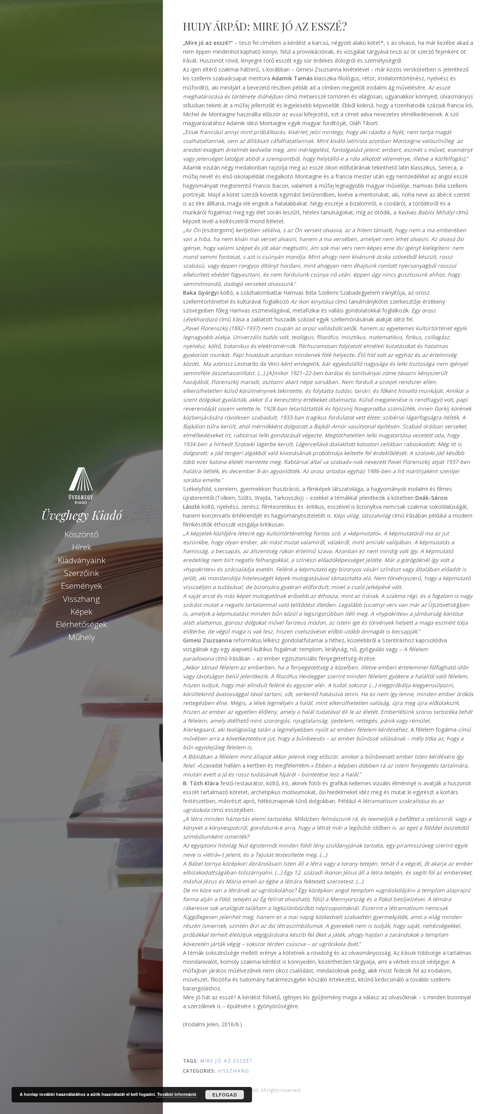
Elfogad (224, 1094)
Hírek (81, 547)
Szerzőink (81, 572)
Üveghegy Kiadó (81, 515)
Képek (81, 611)
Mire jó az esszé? (226, 1061)
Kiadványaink (81, 560)
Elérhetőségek (81, 624)
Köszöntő (81, 534)
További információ (176, 1094)
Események (81, 585)
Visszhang (81, 598)
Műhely (81, 637)
